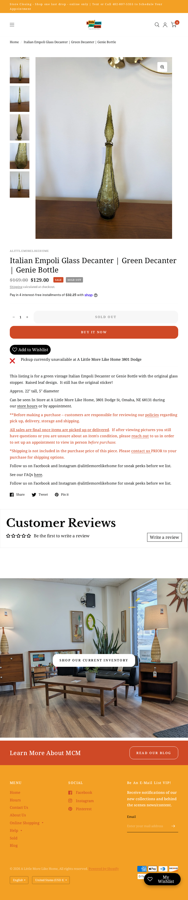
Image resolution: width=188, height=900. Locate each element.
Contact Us (19, 807)
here (38, 474)
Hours (15, 799)
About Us (18, 814)
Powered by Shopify (104, 868)
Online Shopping (24, 822)
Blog (14, 845)
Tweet (43, 495)
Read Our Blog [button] (153, 753)
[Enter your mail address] (173, 826)
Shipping (16, 287)
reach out (140, 435)
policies (152, 414)
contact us (141, 450)
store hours (27, 405)
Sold (13, 838)
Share (20, 495)
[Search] (157, 25)
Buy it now (94, 332)
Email (131, 816)
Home (14, 42)
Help (14, 830)
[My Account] (165, 25)
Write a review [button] (164, 537)
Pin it (65, 495)
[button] (94, 660)
